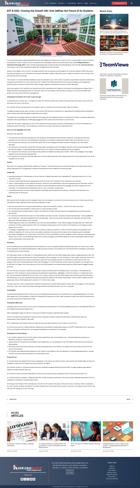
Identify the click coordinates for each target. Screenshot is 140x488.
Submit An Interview (112, 474)
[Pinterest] (34, 479)
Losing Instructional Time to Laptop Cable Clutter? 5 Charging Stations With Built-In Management (116, 445)
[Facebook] (22, 479)
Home (47, 3)
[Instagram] (28, 479)
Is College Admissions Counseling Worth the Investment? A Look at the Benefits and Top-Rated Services (52, 445)
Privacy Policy (112, 476)
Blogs (86, 3)
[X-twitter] (25, 479)
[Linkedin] (31, 479)
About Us (80, 3)
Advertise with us (112, 472)
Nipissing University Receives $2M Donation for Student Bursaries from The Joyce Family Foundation (113, 97)
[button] (131, 3)
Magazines (53, 3)
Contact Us (92, 3)
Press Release (71, 3)
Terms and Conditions (112, 478)
